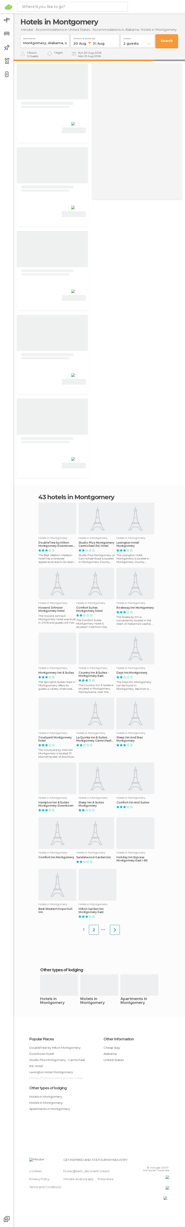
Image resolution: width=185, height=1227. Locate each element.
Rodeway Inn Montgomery (135, 607)
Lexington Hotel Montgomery (127, 544)
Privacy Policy (39, 1179)
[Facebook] (148, 1161)
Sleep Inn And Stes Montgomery (129, 739)
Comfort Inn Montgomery (56, 857)
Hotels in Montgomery (52, 1001)
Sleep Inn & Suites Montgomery (91, 804)
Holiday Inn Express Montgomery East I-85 (132, 859)
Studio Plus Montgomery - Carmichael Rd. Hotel (97, 544)
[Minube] (8, 7)
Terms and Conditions (45, 1187)
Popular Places (41, 1039)
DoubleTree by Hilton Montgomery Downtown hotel (55, 544)
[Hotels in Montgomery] (115, 930)
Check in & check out (84, 37)
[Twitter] (154, 1161)
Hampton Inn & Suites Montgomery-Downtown (55, 804)
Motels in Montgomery (92, 1001)
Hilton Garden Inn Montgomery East (91, 910)
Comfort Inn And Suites (132, 802)
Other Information (119, 1039)
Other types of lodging (48, 1088)
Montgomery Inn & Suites (56, 672)
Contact (104, 1171)
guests (127, 37)
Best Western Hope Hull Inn (55, 910)
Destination (29, 37)
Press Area (105, 1179)
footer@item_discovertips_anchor (88, 1171)
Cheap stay (112, 1047)
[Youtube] (166, 1161)
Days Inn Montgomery (131, 672)
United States (114, 1060)
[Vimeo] (160, 1161)
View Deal (73, 130)
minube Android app (78, 1179)
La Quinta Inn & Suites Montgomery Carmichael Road (93, 739)
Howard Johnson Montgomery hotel (51, 609)
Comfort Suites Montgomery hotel (89, 609)
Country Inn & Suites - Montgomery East (94, 674)
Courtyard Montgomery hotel (55, 739)
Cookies (35, 1171)
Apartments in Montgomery (133, 1001)
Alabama (110, 1054)
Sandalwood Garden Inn (93, 857)
